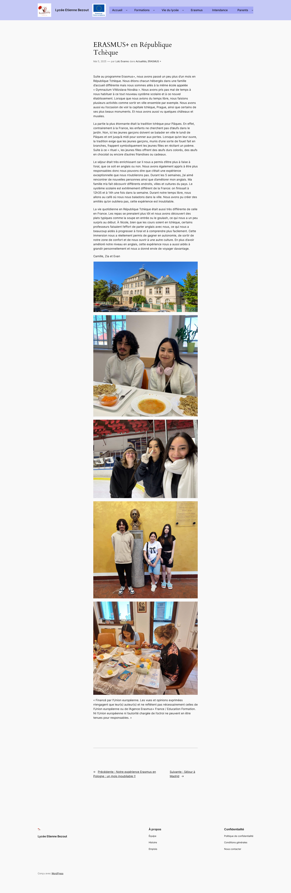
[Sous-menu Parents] (252, 10)
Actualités (141, 61)
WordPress (57, 873)
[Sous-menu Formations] (154, 10)
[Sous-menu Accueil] (126, 10)
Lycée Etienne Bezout (72, 10)
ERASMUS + (154, 61)
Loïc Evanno (122, 61)
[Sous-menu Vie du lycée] (183, 10)
